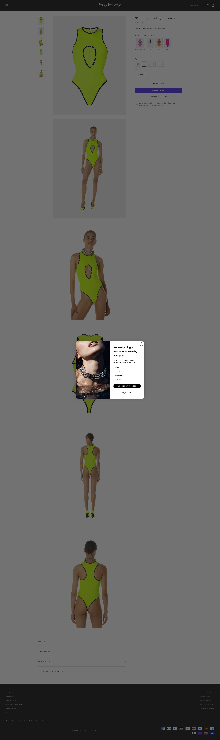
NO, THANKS (127, 393)
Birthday (118, 375)
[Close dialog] (141, 344)
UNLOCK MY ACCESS (127, 386)
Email (117, 367)
